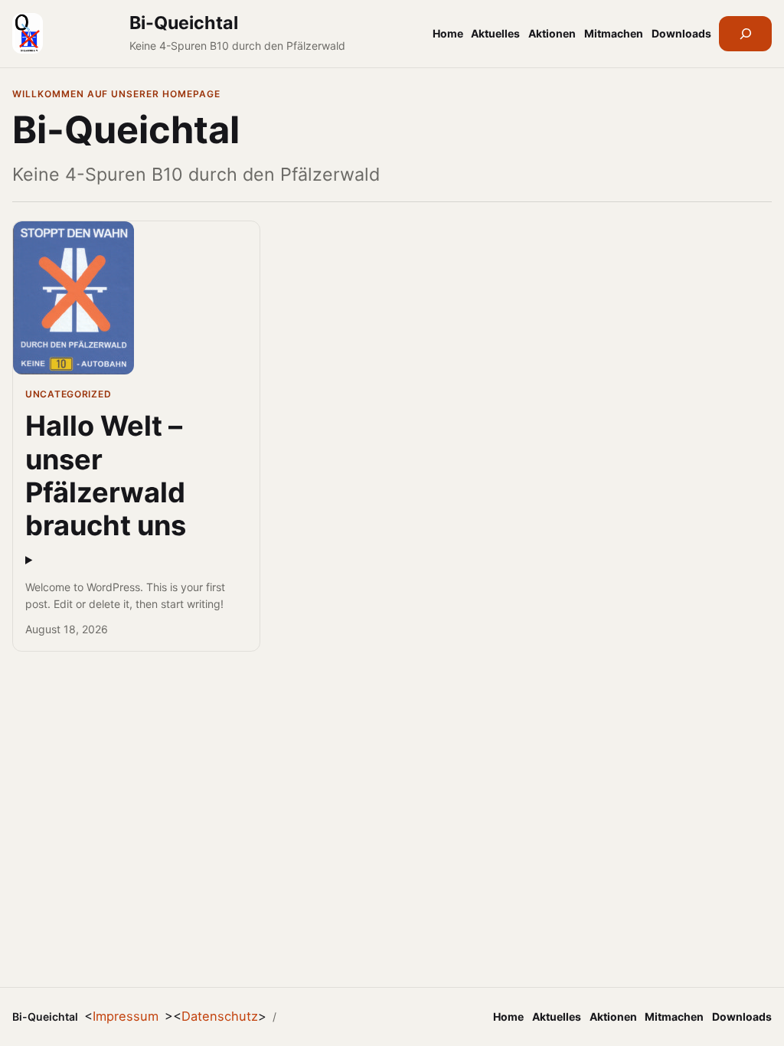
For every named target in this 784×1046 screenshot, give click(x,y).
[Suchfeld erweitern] (745, 33)
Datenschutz (219, 1016)
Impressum (125, 1016)
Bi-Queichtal (183, 22)
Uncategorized (68, 394)
